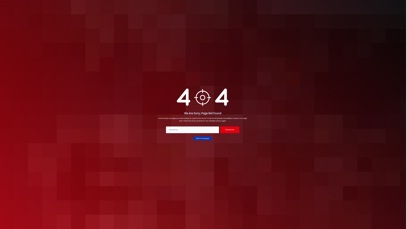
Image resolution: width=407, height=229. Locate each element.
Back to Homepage (202, 138)
